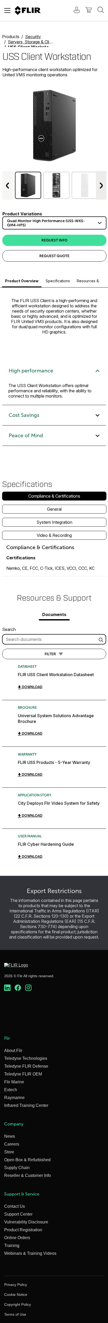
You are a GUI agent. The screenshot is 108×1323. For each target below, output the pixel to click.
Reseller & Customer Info (27, 1175)
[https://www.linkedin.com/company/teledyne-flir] (7, 988)
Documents (54, 614)
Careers (11, 1144)
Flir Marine (14, 1082)
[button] (28, 185)
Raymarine (14, 1097)
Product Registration (23, 1230)
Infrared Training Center (26, 1105)
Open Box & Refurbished (27, 1160)
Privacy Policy (15, 1284)
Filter (50, 654)
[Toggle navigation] (7, 10)
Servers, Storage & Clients (32, 41)
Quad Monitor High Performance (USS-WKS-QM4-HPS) (46, 223)
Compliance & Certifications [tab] (54, 496)
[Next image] (101, 185)
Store (9, 1152)
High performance (31, 370)
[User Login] (74, 11)
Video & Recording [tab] (54, 535)
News (9, 1136)
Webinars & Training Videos (30, 1253)
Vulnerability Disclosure (26, 1222)
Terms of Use (15, 1314)
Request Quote (54, 256)
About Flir (13, 1050)
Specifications (58, 281)
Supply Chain (17, 1167)
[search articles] (101, 639)
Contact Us (14, 1206)
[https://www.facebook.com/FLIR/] (18, 988)
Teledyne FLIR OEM (23, 1074)
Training (11, 1245)
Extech (10, 1090)
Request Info (54, 240)
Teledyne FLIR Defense (26, 1066)
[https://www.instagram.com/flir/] (28, 988)
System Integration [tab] (54, 522)
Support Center (18, 1214)
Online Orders (17, 1237)
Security (33, 36)
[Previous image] (7, 185)
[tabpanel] (54, 560)
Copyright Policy (17, 1304)
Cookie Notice (15, 1294)
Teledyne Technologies (25, 1058)
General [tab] (54, 509)
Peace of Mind (26, 435)
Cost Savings (24, 415)
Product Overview (22, 281)
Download (31, 687)
